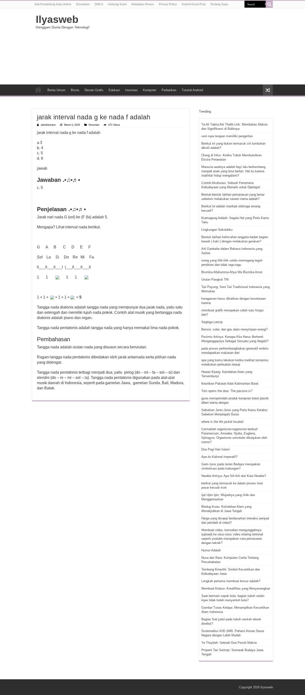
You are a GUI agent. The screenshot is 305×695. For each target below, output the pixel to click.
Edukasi (114, 90)
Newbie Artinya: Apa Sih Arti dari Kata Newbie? (233, 476)
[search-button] (269, 4)
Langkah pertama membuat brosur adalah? (230, 581)
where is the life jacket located (222, 421)
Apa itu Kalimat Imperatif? (219, 457)
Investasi (131, 90)
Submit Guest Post (193, 4)
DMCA (99, 4)
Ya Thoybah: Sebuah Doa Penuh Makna (229, 642)
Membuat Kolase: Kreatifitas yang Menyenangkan (235, 588)
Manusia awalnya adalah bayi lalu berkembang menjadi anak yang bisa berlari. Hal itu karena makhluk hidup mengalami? (233, 171)
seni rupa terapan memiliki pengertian (227, 136)
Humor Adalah (211, 550)
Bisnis (75, 90)
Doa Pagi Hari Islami (215, 449)
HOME (38, 89)
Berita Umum (56, 90)
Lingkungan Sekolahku (217, 229)
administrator (48, 124)
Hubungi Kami (117, 4)
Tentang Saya (219, 4)
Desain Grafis (94, 90)
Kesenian (94, 124)
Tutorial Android (192, 90)
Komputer (149, 90)
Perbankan (169, 90)
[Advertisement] (182, 46)
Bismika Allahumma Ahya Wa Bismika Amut (231, 272)
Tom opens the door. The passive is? (226, 391)
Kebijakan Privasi (142, 4)
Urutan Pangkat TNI (215, 279)
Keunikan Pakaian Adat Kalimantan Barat (229, 383)
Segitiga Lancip (212, 322)
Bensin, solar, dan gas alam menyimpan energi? (234, 329)
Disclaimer (83, 4)
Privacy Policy (168, 4)
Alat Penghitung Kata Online (53, 4)
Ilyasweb (57, 19)
